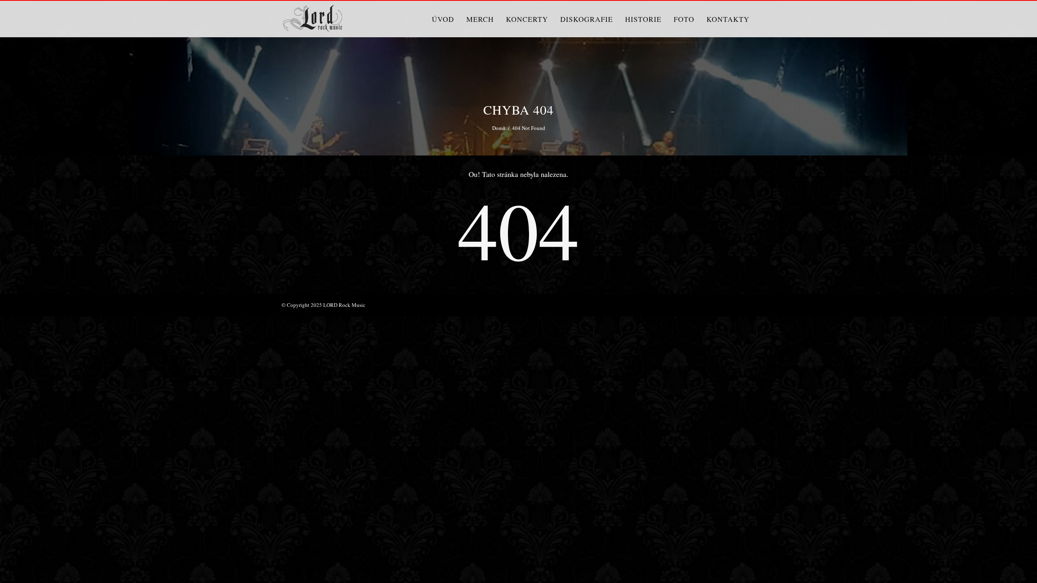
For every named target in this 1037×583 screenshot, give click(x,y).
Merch (480, 19)
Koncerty (527, 19)
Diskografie (586, 19)
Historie (643, 19)
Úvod (443, 19)
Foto (684, 19)
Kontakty (727, 19)
